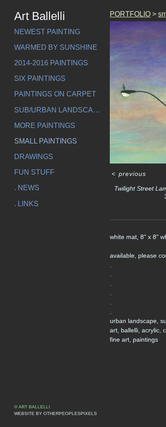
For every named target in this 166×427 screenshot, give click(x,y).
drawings (33, 156)
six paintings (40, 78)
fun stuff (34, 172)
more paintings (44, 125)
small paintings (45, 141)
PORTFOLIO (130, 14)
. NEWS (26, 188)
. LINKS (26, 204)
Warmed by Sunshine (55, 47)
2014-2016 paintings (51, 63)
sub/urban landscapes (58, 110)
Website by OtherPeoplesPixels (55, 413)
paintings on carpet (55, 94)
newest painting (47, 32)
